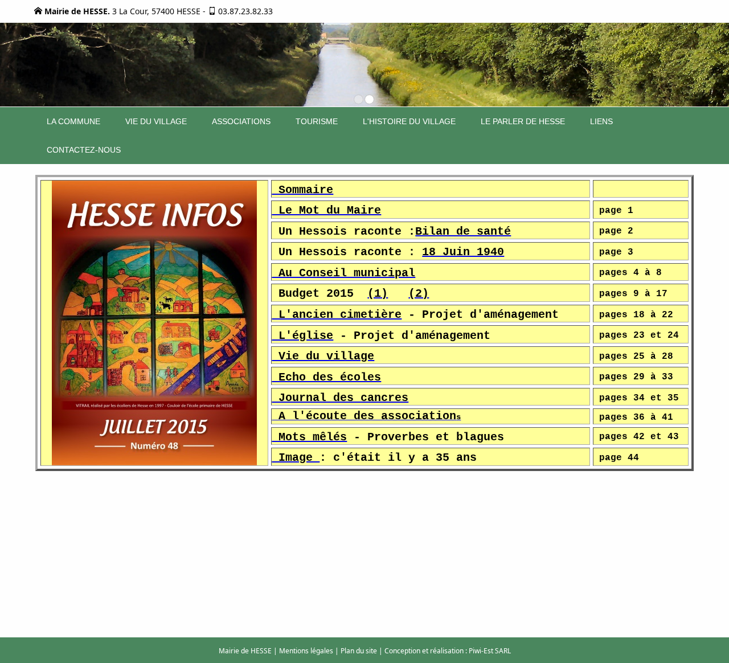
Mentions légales (306, 651)
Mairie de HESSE (245, 651)
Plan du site (359, 651)
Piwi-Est (481, 651)
